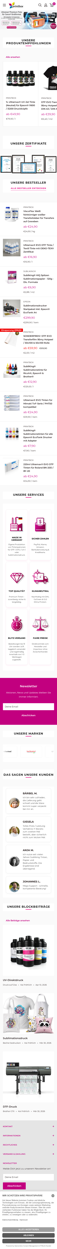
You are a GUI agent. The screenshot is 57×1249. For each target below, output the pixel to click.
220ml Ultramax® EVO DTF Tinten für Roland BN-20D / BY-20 (38, 468)
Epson (26, 301)
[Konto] (45, 5)
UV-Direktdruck (13, 980)
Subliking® (29, 271)
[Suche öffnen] (40, 5)
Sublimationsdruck (15, 1038)
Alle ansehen (13, 57)
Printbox (11, 98)
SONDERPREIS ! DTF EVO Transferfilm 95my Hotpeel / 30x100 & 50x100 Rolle (38, 339)
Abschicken (28, 715)
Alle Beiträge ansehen (18, 920)
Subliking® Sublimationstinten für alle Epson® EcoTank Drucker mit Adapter (38, 435)
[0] (51, 5)
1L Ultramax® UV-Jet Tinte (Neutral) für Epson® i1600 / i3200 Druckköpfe (20, 105)
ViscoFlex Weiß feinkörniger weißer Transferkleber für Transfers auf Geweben (38, 216)
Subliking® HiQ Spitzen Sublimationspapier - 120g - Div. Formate (38, 278)
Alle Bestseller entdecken (28, 188)
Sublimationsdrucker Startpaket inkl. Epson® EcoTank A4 (36, 309)
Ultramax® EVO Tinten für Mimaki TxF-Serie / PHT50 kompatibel (37, 403)
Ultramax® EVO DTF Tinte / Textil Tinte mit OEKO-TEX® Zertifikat (38, 248)
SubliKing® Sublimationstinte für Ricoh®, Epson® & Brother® (35, 371)
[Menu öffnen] (4, 5)
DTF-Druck (10, 1106)
